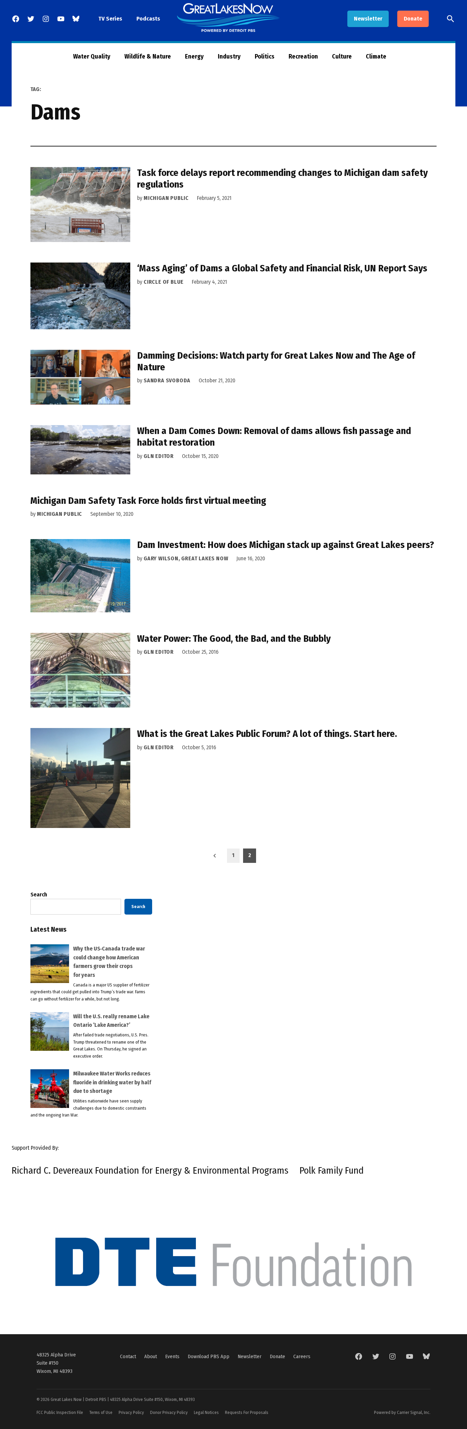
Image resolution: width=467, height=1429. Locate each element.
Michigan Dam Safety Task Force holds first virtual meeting (148, 500)
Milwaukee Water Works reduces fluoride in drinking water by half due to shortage (112, 1082)
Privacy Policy (131, 1412)
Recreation (303, 56)
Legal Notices (206, 1412)
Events (172, 1356)
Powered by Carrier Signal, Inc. (402, 1412)
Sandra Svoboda (167, 380)
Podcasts (148, 18)
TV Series (110, 18)
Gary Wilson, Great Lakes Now (186, 558)
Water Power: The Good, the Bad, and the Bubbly (234, 638)
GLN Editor (159, 456)
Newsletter (368, 18)
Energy (194, 56)
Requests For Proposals (246, 1412)
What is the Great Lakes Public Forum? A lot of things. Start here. (267, 733)
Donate (413, 18)
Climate (376, 56)
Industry (229, 56)
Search (38, 894)
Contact (128, 1356)
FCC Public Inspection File (60, 1412)
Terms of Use (100, 1412)
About (150, 1356)
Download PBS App (208, 1356)
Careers (301, 1356)
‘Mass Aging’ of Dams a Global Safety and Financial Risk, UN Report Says (282, 268)
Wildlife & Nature (147, 56)
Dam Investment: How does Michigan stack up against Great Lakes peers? (285, 544)
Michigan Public (166, 198)
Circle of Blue (164, 282)
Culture (342, 56)
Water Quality (91, 56)
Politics (265, 56)
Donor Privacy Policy (169, 1412)
